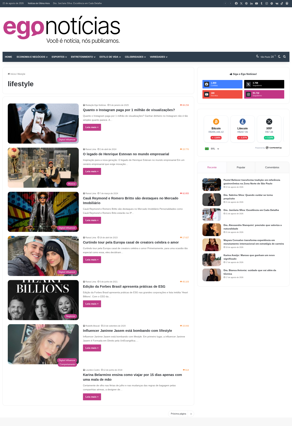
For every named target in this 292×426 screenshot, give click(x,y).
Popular (241, 167)
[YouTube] (256, 3)
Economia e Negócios (31, 56)
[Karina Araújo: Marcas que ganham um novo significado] (211, 260)
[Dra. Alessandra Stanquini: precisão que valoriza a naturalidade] (211, 229)
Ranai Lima (91, 149)
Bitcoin (216, 128)
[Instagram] (266, 3)
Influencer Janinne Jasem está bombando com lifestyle (127, 330)
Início (13, 74)
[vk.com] (276, 3)
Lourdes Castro (93, 370)
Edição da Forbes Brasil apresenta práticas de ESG (124, 286)
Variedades (157, 56)
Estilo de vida (109, 56)
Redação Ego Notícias (96, 105)
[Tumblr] (261, 3)
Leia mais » (92, 127)
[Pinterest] (246, 3)
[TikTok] (281, 3)
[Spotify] (271, 3)
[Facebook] (236, 3)
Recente (212, 167)
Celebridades (134, 56)
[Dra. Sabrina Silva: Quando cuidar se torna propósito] (211, 199)
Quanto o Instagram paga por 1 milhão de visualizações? (129, 110)
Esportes (58, 56)
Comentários (272, 167)
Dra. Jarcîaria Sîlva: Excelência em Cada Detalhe (77, 3)
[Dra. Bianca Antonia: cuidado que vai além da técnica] (211, 275)
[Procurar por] (284, 57)
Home (8, 56)
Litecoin (242, 128)
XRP (269, 128)
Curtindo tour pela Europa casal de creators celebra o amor (131, 242)
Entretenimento (82, 56)
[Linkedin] (251, 3)
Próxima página (178, 413)
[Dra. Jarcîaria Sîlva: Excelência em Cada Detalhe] (211, 214)
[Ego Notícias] (62, 29)
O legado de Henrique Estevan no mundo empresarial (126, 154)
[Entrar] (286, 3)
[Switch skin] (279, 57)
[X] (241, 3)
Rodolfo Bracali (93, 326)
